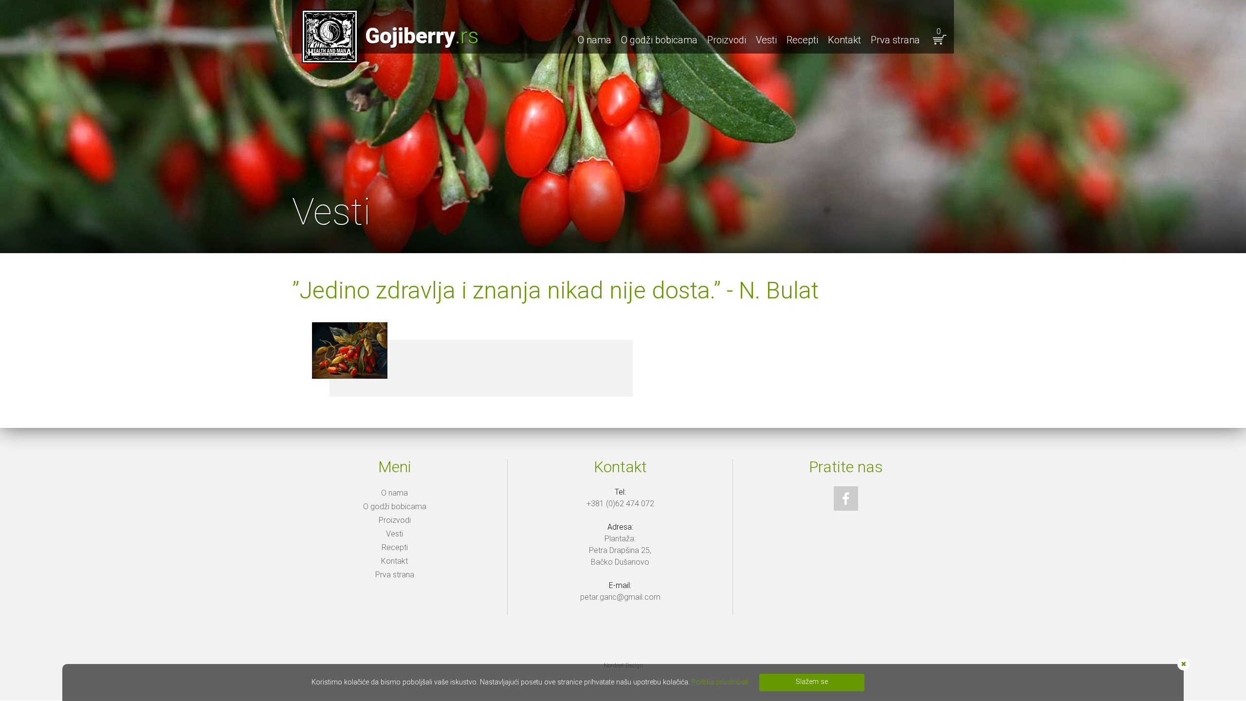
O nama (594, 40)
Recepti (802, 40)
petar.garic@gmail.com (620, 597)
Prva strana (895, 40)
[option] (623, 126)
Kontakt (844, 40)
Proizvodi (726, 40)
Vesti (766, 40)
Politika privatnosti (720, 682)
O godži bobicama (659, 40)
